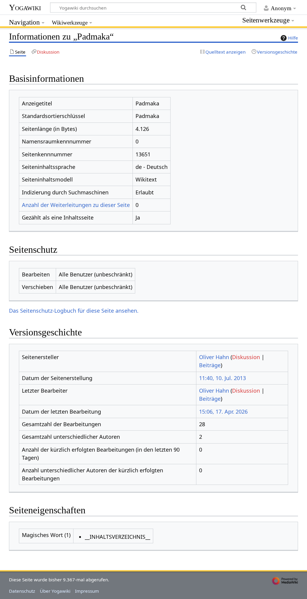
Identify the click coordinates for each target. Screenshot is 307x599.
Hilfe (293, 38)
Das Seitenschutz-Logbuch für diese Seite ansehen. (74, 310)
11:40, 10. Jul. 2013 (222, 378)
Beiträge (210, 365)
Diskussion (246, 357)
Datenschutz (22, 591)
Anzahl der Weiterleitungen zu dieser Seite (76, 204)
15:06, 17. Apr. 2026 (223, 411)
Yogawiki (25, 7)
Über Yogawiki (55, 591)
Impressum (87, 591)
